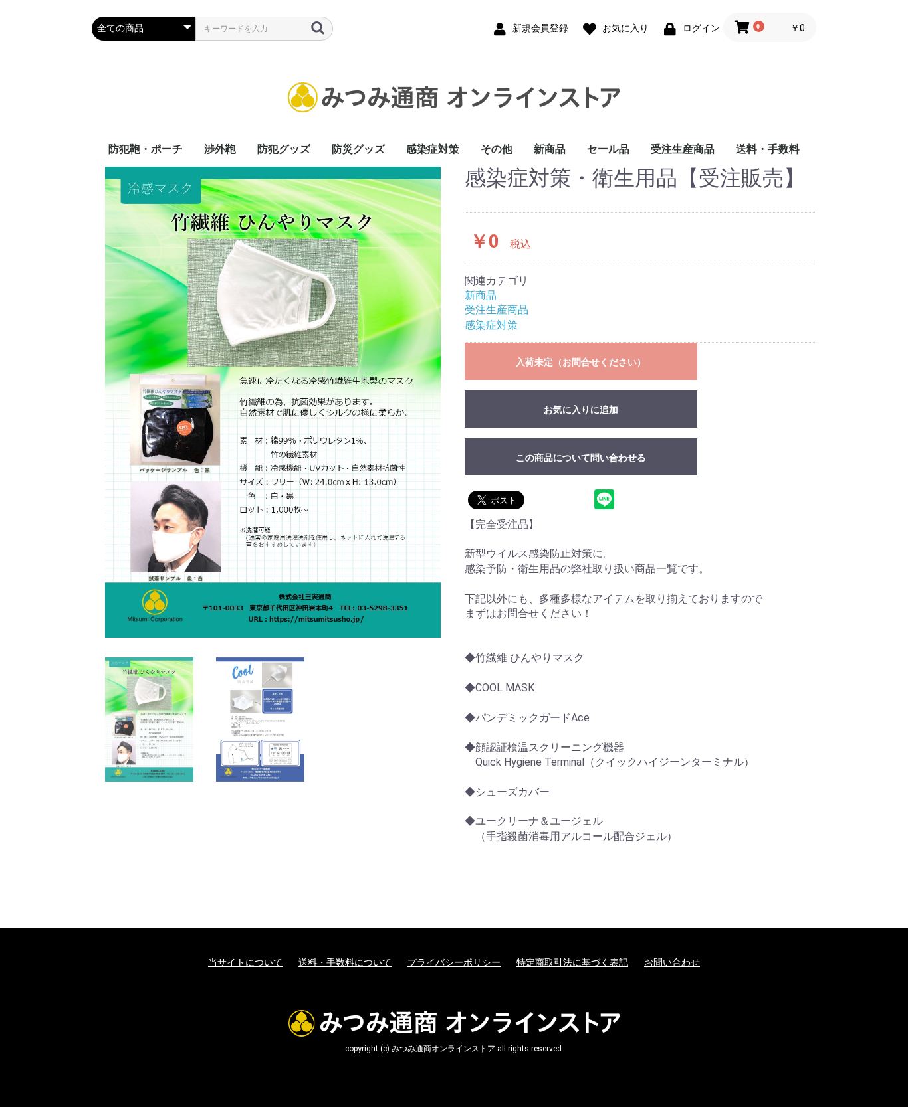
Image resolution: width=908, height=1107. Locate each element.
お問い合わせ (672, 962)
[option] (273, 402)
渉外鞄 (220, 149)
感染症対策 (432, 149)
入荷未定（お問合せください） (581, 362)
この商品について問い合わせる (581, 457)
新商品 (550, 149)
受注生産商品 (683, 149)
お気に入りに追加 (581, 409)
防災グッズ (358, 149)
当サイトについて (245, 962)
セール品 (608, 149)
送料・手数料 (768, 149)
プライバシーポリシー (454, 962)
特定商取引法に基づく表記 (572, 962)
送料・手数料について (345, 962)
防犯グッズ (283, 149)
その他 (496, 149)
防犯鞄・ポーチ (145, 149)
